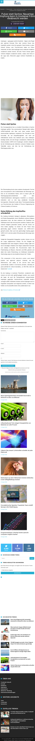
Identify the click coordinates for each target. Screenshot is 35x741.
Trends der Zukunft (6, 682)
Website (2, 353)
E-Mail (2, 348)
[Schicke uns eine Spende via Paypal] (10, 316)
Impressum (4, 687)
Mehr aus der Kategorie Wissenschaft (17, 372)
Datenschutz (4, 689)
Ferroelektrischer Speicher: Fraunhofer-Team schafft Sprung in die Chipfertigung (17, 506)
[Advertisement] (17, 78)
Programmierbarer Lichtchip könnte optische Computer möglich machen (14, 533)
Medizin (13, 320)
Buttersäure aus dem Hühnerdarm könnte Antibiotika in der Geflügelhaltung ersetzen (17, 478)
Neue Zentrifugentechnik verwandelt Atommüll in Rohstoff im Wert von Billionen (16, 396)
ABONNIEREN (17, 573)
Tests (2, 700)
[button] (9, 28)
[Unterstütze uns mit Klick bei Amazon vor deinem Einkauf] (25, 316)
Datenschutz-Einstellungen (8, 692)
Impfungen (7, 320)
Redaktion (3, 685)
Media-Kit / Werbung (6, 690)
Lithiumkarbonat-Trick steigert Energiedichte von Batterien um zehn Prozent (16, 424)
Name (2, 343)
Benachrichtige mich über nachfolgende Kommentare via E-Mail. (15, 368)
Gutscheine (4, 704)
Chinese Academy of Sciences (11, 290)
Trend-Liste (4, 702)
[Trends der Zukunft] (17, 2)
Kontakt (3, 684)
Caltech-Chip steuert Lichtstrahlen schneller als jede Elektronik (17, 451)
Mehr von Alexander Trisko (17, 370)
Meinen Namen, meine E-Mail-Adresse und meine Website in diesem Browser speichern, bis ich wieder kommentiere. (17, 361)
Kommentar (3, 330)
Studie (9, 269)
